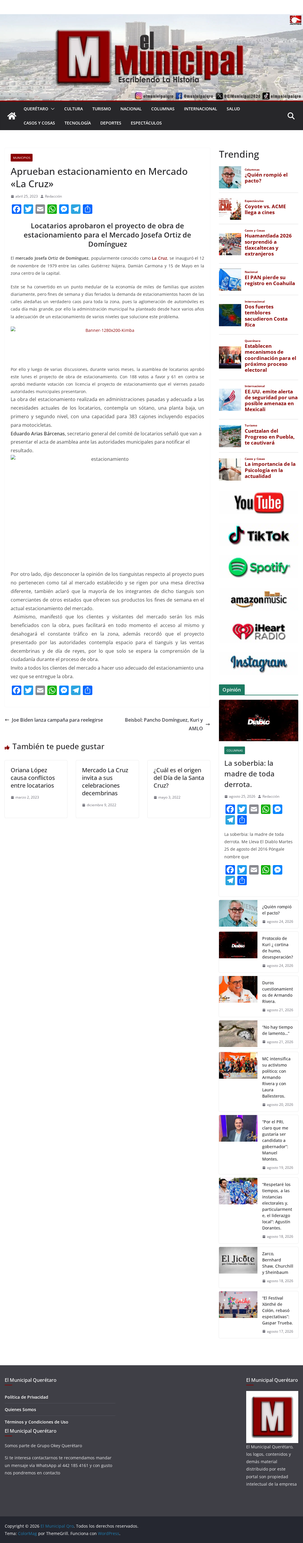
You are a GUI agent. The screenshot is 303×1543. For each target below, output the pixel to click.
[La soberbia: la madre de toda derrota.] (258, 720)
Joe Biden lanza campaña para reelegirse (57, 720)
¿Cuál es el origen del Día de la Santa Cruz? (179, 777)
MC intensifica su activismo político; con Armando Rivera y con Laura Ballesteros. (276, 1077)
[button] (51, 109)
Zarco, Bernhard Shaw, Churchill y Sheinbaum (277, 1263)
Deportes (110, 123)
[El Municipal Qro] (151, 18)
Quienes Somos (20, 1409)
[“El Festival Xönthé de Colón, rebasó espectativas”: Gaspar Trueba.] (238, 1314)
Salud (233, 109)
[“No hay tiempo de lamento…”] (238, 1034)
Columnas (163, 109)
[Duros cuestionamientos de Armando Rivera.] (238, 996)
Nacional (131, 109)
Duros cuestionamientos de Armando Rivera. (277, 992)
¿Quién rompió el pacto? (276, 910)
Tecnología (78, 123)
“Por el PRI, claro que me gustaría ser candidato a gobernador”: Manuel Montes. (275, 1140)
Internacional (200, 109)
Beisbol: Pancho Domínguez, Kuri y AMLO (164, 724)
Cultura (73, 109)
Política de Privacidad (26, 1397)
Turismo (101, 109)
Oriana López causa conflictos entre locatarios (33, 777)
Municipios (21, 158)
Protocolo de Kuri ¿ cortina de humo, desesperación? (277, 948)
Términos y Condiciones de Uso (36, 1422)
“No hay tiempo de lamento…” (277, 1030)
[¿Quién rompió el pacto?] (238, 914)
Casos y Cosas (39, 123)
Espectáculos (146, 123)
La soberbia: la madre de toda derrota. (249, 773)
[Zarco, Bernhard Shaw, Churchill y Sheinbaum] (238, 1267)
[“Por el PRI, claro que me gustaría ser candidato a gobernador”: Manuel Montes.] (238, 1144)
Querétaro (36, 109)
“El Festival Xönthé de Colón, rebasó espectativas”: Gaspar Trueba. (277, 1310)
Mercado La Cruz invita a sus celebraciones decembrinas (105, 781)
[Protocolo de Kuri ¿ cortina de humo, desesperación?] (238, 952)
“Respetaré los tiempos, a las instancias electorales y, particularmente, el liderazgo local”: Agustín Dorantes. (277, 1206)
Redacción (53, 196)
